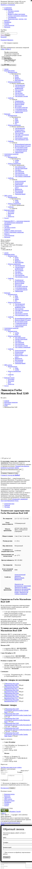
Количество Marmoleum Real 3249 (11, 469)
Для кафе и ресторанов (22, 134)
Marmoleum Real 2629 (11, 691)
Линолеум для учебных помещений (21, 593)
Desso (16, 75)
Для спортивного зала (21, 139)
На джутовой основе (21, 147)
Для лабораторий (20, 167)
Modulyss (17, 78)
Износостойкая (19, 104)
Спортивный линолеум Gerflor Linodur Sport (17, 715)
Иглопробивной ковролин (23, 144)
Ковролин (7, 796)
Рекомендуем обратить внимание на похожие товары (15, 466)
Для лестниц (19, 93)
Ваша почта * (25, 770)
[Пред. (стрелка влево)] (1, 864)
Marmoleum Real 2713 (11, 698)
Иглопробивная (19, 102)
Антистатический (20, 181)
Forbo (16, 120)
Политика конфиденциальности (10, 823)
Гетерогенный (19, 183)
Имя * (2, 770)
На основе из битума (21, 107)
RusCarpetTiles (19, 80)
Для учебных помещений (22, 176)
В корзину (4, 40)
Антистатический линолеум (20, 575)
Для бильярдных (20, 85)
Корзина (3, 37)
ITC (16, 123)
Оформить (10, 40)
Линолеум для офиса (21, 587)
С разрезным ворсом (21, 110)
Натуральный (19, 191)
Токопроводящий (20, 194)
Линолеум (7, 797)
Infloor (17, 122)
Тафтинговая (19, 112)
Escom (17, 77)
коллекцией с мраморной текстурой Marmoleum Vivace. (14, 499)
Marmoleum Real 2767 (11, 701)
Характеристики (9, 503)
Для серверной (19, 171)
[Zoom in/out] (6, 866)
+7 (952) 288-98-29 (9, 66)
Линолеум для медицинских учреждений (23, 585)
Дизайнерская (19, 101)
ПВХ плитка (8, 799)
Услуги (6, 805)
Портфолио (7, 802)
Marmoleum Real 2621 (11, 688)
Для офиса (18, 91)
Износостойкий (19, 578)
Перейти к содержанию (8, 4)
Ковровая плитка (9, 794)
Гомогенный (19, 184)
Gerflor (17, 160)
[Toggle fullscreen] (5, 866)
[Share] (3, 866)
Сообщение (4, 780)
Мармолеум (18, 189)
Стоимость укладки (10, 475)
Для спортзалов (19, 94)
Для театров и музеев (21, 96)
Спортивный (19, 192)
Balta (16, 118)
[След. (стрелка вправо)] (3, 864)
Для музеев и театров (21, 138)
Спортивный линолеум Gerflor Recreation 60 (17, 725)
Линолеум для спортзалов (22, 589)
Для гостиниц (19, 90)
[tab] (17, 504)
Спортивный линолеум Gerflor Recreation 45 (17, 729)
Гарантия (7, 505)
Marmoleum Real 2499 (11, 685)
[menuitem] (8, 7)
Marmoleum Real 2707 (11, 695)
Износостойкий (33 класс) (23, 146)
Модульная (18, 106)
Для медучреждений (21, 168)
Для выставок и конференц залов (20, 130)
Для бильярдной (20, 128)
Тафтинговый (19, 152)
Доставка (7, 507)
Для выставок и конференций (19, 87)
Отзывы (6, 804)
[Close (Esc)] (1, 866)
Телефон (19, 772)
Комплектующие (9, 800)
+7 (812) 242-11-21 (9, 62)
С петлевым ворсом (21, 109)
